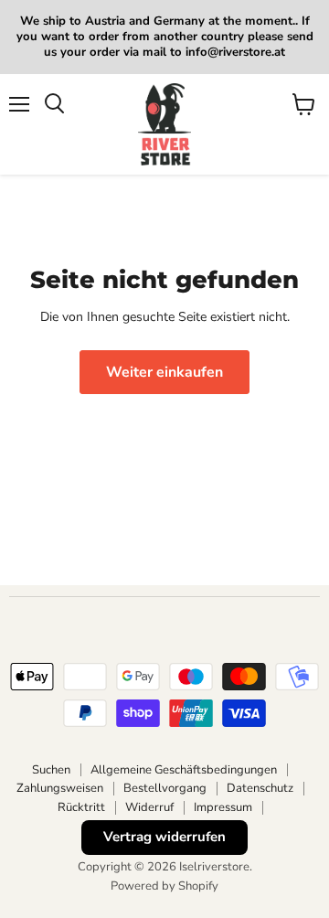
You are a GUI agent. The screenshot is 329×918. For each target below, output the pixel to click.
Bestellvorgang (165, 788)
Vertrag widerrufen (164, 836)
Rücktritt (81, 807)
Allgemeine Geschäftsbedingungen (183, 770)
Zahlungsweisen (59, 788)
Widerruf (149, 807)
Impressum (223, 807)
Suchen (51, 770)
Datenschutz (260, 788)
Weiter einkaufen (164, 372)
